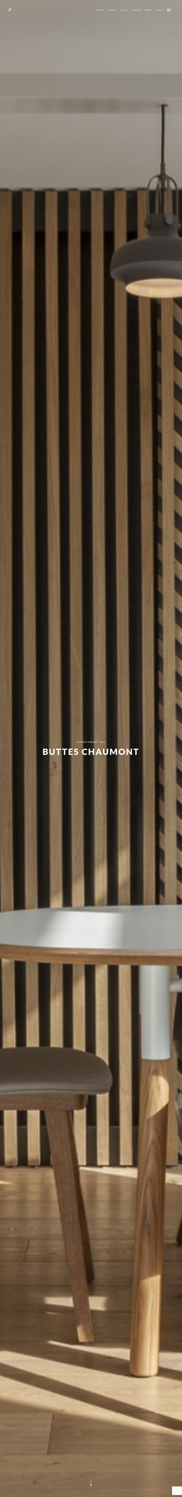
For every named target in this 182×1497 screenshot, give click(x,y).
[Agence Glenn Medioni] (10, 10)
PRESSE (148, 10)
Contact (159, 10)
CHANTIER (137, 10)
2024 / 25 (124, 10)
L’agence (112, 10)
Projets (100, 10)
